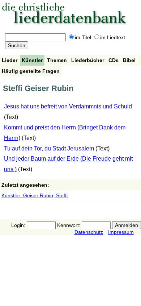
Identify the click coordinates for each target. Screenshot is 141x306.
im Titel (83, 37)
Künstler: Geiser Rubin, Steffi (34, 195)
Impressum (121, 232)
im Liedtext (112, 37)
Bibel (129, 60)
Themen (57, 60)
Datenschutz (88, 232)
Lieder (9, 60)
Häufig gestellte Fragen (31, 71)
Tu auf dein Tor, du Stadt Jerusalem (49, 148)
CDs (113, 60)
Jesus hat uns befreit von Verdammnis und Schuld (68, 106)
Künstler (32, 60)
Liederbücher (87, 60)
